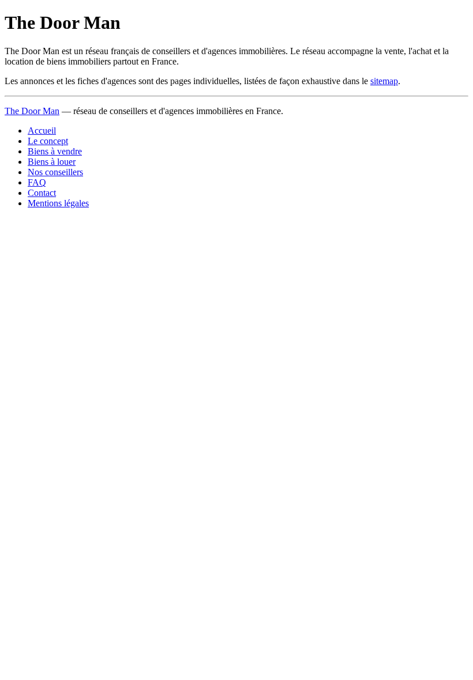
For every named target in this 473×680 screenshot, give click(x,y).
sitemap (384, 81)
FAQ (37, 182)
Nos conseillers (55, 172)
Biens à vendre (55, 151)
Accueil (42, 130)
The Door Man (32, 111)
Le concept (48, 141)
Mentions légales (58, 203)
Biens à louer (52, 162)
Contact (42, 193)
